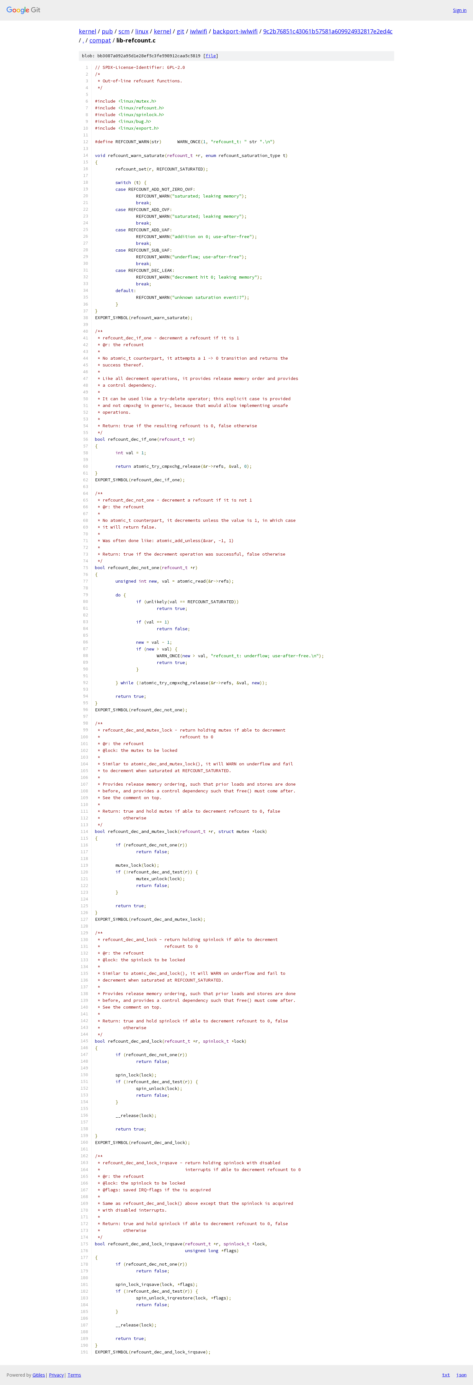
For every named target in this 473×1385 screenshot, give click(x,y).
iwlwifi (198, 31)
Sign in (460, 10)
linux (141, 31)
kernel (87, 31)
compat (100, 40)
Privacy (56, 1375)
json (461, 1375)
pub (107, 31)
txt (446, 1375)
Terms (74, 1375)
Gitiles (38, 1375)
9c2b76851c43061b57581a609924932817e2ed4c (328, 31)
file (211, 56)
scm (124, 31)
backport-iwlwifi (235, 31)
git (180, 31)
